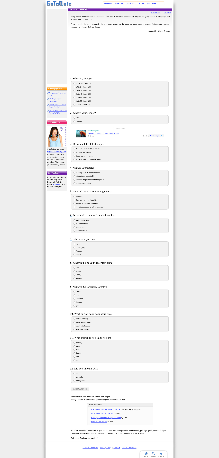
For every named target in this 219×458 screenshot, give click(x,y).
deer (77, 350)
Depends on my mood (84, 156)
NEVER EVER (81, 231)
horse (77, 346)
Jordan (78, 254)
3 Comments (155, 13)
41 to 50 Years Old (83, 97)
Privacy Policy (105, 448)
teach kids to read (82, 326)
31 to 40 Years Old (83, 94)
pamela (78, 278)
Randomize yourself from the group (89, 180)
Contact (117, 448)
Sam (77, 268)
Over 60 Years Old (82, 104)
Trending (161, 456)
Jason (77, 244)
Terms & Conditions (90, 448)
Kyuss (77, 291)
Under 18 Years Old (83, 83)
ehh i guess (80, 380)
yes (76, 373)
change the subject (83, 183)
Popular (142, 3)
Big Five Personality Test (56, 152)
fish (76, 360)
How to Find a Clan (99, 422)
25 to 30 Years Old (83, 90)
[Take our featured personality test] (57, 136)
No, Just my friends (83, 152)
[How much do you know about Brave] (81, 133)
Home (146, 456)
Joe (77, 295)
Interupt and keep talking (85, 176)
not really (79, 377)
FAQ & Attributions (129, 448)
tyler (77, 306)
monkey (78, 343)
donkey (78, 353)
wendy (78, 275)
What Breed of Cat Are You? (102, 413)
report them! (57, 184)
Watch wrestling (81, 319)
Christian (79, 299)
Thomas (78, 251)
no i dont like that (82, 220)
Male (77, 118)
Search (153, 456)
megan (78, 271)
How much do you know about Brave (103, 133)
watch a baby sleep (83, 322)
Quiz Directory (131, 3)
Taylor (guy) (80, 247)
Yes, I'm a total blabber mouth (87, 149)
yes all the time (81, 224)
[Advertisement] (120, 54)
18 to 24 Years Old (83, 87)
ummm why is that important (86, 203)
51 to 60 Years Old (83, 101)
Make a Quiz (108, 3)
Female (78, 121)
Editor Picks (151, 3)
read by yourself (82, 329)
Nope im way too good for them (88, 159)
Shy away (79, 196)
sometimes (79, 227)
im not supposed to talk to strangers (89, 207)
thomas (78, 302)
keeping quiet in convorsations (87, 173)
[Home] (59, 3)
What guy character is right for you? (106, 418)
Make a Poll (119, 3)
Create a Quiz (154, 135)
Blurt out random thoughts (86, 200)
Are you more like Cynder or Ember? (106, 409)
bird (77, 357)
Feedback (167, 13)
